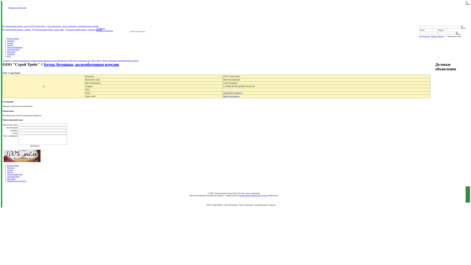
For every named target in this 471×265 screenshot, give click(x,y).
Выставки (11, 52)
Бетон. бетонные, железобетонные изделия (121, 61)
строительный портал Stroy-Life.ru (253, 195)
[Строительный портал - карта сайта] (48, 30)
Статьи (10, 43)
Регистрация (424, 36)
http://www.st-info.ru (231, 96)
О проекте (101, 28)
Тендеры (10, 41)
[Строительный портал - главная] (16, 30)
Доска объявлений (15, 47)
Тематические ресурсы (16, 181)
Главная (6, 61)
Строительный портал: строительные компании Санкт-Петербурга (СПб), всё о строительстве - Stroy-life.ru (56, 61)
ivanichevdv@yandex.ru (232, 93)
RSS (9, 56)
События (11, 54)
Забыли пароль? (437, 36)
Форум (10, 45)
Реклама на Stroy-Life (17, 8)
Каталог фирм (13, 39)
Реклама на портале (105, 31)
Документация (13, 50)
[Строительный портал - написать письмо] (83, 30)
